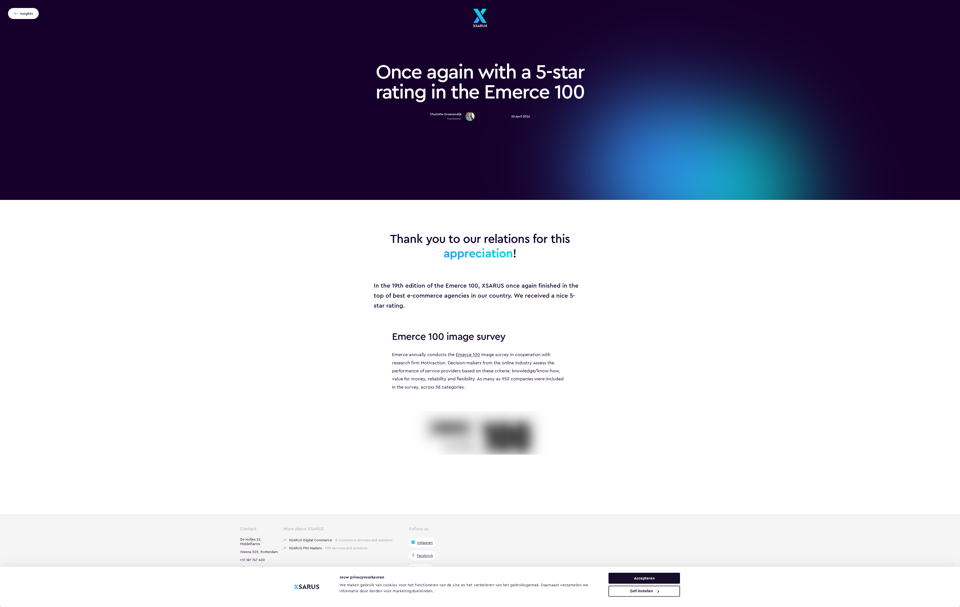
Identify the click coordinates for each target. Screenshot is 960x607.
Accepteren (644, 578)
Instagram (425, 542)
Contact (248, 529)
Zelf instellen (641, 591)
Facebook (425, 555)
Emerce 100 (468, 354)
